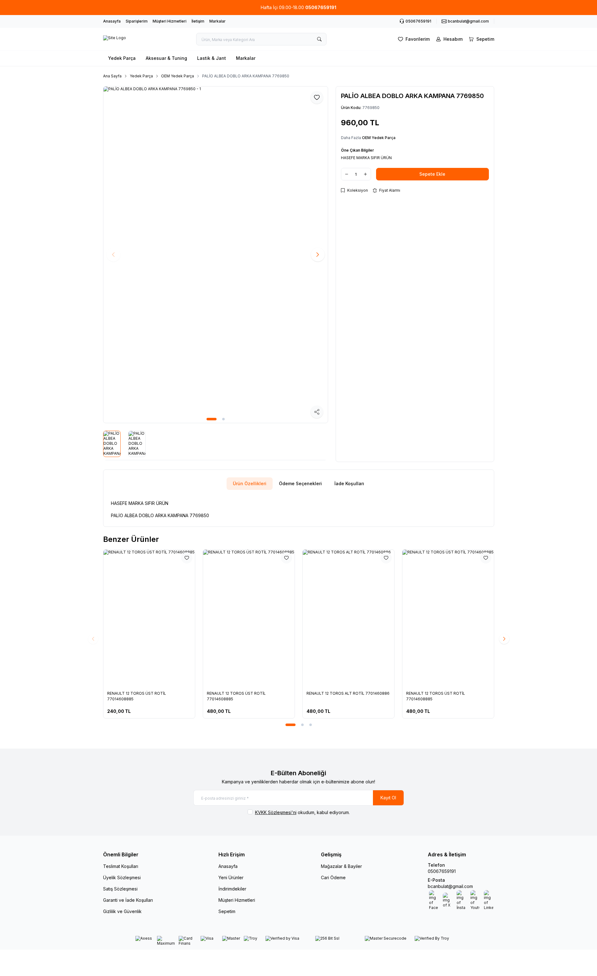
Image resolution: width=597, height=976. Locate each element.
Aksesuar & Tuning (166, 58)
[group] (215, 254)
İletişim (197, 21)
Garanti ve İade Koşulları (128, 900)
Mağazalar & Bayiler (341, 866)
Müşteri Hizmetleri (169, 21)
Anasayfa (112, 21)
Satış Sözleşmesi (120, 888)
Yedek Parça (122, 58)
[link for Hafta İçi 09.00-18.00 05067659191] (298, 7)
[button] (212, 419)
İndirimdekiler (232, 888)
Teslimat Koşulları (120, 866)
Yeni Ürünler (231, 877)
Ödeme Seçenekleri (300, 483)
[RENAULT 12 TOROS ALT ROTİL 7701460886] (348, 618)
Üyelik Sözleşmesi (122, 877)
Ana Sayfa (112, 76)
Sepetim (226, 911)
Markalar (217, 21)
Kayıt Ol (388, 797)
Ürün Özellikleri (249, 483)
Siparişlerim (137, 21)
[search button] (319, 39)
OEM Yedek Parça (177, 76)
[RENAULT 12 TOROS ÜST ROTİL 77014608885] (149, 618)
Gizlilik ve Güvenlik (122, 911)
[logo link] (114, 39)
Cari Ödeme (333, 877)
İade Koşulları (349, 483)
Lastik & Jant (211, 58)
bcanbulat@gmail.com (450, 886)
